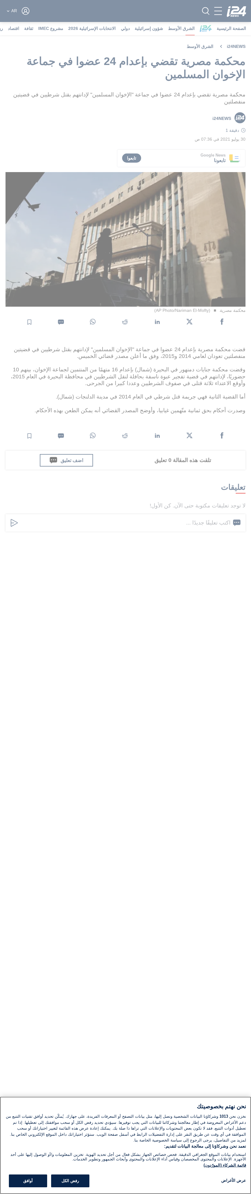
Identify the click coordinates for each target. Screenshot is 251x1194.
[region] (125, 1145)
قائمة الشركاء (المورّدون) (225, 1165)
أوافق (28, 1180)
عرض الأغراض (233, 1180)
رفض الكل (70, 1180)
